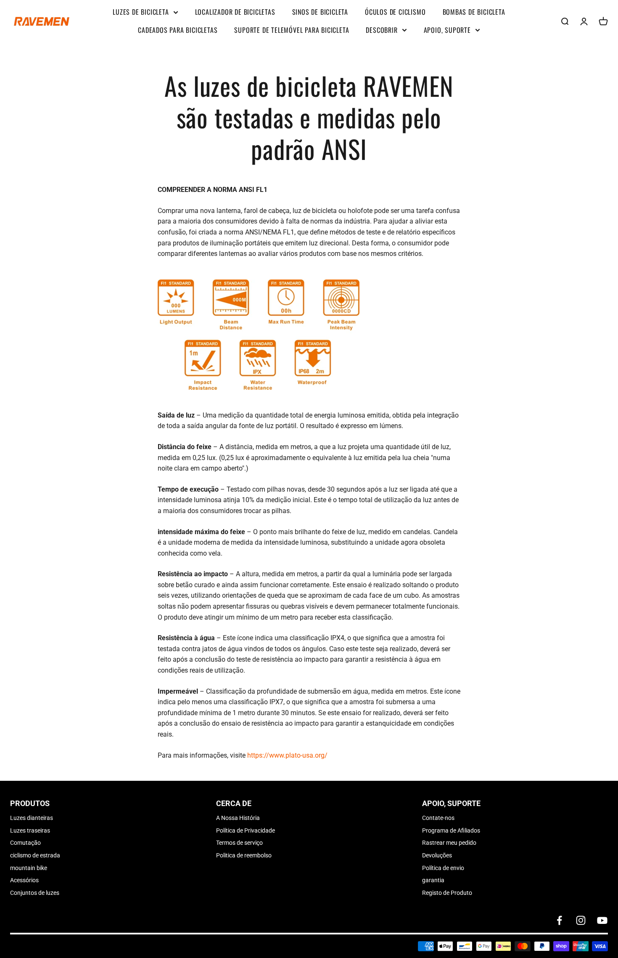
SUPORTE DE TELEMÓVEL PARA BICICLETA (291, 30)
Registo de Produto (447, 892)
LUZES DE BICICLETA (141, 12)
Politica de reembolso (244, 855)
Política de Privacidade (245, 830)
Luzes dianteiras (31, 817)
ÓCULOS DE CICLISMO (395, 12)
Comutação (25, 842)
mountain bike (28, 868)
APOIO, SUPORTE (447, 30)
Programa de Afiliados (451, 830)
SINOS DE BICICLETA (320, 12)
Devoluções (437, 855)
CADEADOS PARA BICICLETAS (177, 30)
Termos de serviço (239, 842)
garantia (433, 880)
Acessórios (24, 880)
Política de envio (443, 868)
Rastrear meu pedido (449, 842)
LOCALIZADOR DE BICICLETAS (235, 12)
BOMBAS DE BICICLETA (474, 12)
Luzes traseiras (30, 830)
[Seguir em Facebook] (559, 920)
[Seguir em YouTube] (602, 920)
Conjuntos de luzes (34, 892)
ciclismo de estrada (35, 855)
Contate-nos (438, 817)
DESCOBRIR (381, 30)
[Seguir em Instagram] (580, 920)
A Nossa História (238, 817)
